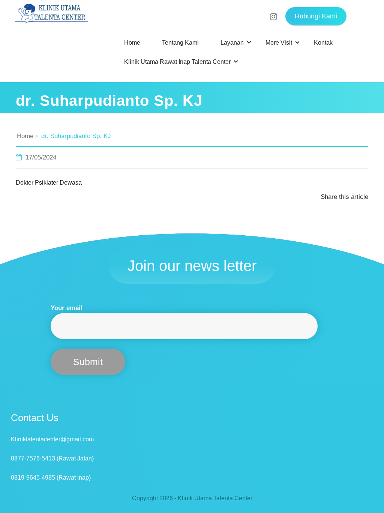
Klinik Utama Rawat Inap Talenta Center (177, 62)
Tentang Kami (180, 42)
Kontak (323, 42)
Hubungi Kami (316, 16)
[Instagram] (279, 12)
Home (132, 42)
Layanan (232, 42)
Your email (66, 307)
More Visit (279, 42)
